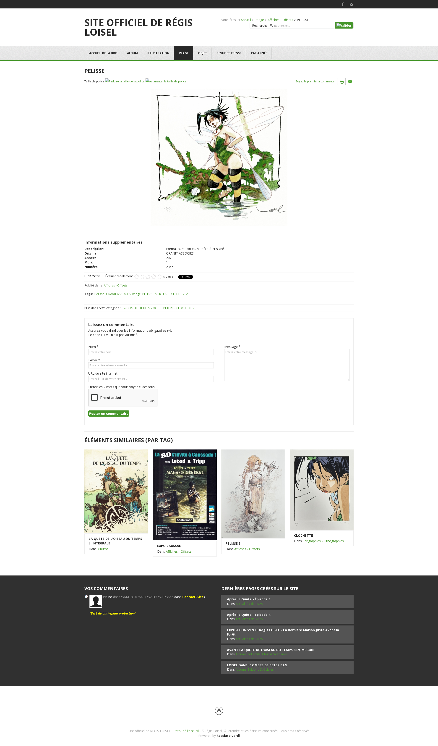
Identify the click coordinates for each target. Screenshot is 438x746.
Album (132, 53)
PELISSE (147, 294)
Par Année (259, 53)
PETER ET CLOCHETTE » (178, 308)
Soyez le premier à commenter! (316, 81)
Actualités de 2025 (249, 604)
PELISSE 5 (233, 543)
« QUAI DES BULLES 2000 (141, 308)
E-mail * (94, 360)
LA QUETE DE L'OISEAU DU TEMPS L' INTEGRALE (115, 540)
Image (259, 20)
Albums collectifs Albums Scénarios (262, 654)
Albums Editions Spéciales (255, 669)
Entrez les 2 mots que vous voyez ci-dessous (121, 387)
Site (200, 597)
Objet (202, 53)
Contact (189, 597)
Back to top (219, 711)
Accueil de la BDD (103, 53)
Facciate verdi (228, 735)
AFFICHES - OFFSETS (168, 294)
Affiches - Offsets (280, 20)
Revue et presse (229, 53)
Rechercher (260, 25)
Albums (102, 549)
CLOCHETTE (303, 535)
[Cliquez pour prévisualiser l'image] (219, 157)
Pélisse (99, 294)
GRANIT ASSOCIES (118, 294)
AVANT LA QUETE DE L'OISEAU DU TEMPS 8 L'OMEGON (270, 650)
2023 (186, 294)
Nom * (93, 346)
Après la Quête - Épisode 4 (248, 614)
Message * (232, 346)
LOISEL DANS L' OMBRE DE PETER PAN (257, 665)
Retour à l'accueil (186, 731)
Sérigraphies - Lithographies (323, 541)
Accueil (246, 20)
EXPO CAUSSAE (169, 546)
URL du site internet (102, 373)
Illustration (158, 53)
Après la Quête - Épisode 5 (248, 599)
